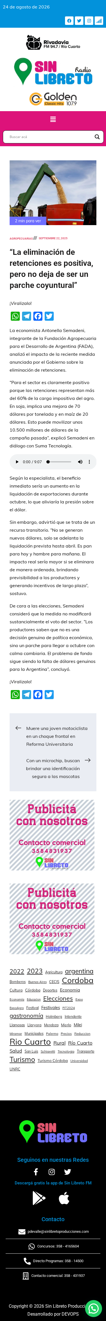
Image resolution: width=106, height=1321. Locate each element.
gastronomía (26, 1015)
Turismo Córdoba (53, 1060)
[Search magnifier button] (97, 137)
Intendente (73, 1016)
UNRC (15, 1069)
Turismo (22, 1059)
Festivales (50, 1007)
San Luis (31, 1051)
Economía (17, 999)
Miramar (16, 1034)
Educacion (34, 999)
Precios (66, 1034)
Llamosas (17, 1025)
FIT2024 (68, 1008)
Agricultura (53, 972)
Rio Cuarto (30, 1042)
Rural (59, 1043)
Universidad (79, 1061)
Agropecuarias (21, 238)
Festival (32, 1007)
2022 (17, 971)
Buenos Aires (37, 982)
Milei (78, 1024)
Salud (16, 1051)
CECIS (54, 981)
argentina (79, 971)
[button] (53, 119)
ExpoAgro (17, 1008)
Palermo (52, 1034)
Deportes (50, 990)
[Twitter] (79, 20)
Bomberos (18, 982)
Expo (79, 999)
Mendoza (51, 1025)
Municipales (34, 1033)
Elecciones (58, 998)
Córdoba (32, 990)
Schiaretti (48, 1051)
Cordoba (78, 980)
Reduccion (82, 1034)
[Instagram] (89, 20)
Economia (70, 990)
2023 (35, 971)
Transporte (85, 1051)
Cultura (16, 990)
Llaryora (34, 1025)
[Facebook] (69, 20)
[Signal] (99, 20)
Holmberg (54, 1016)
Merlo (66, 1024)
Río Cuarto (80, 1043)
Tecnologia (66, 1051)
